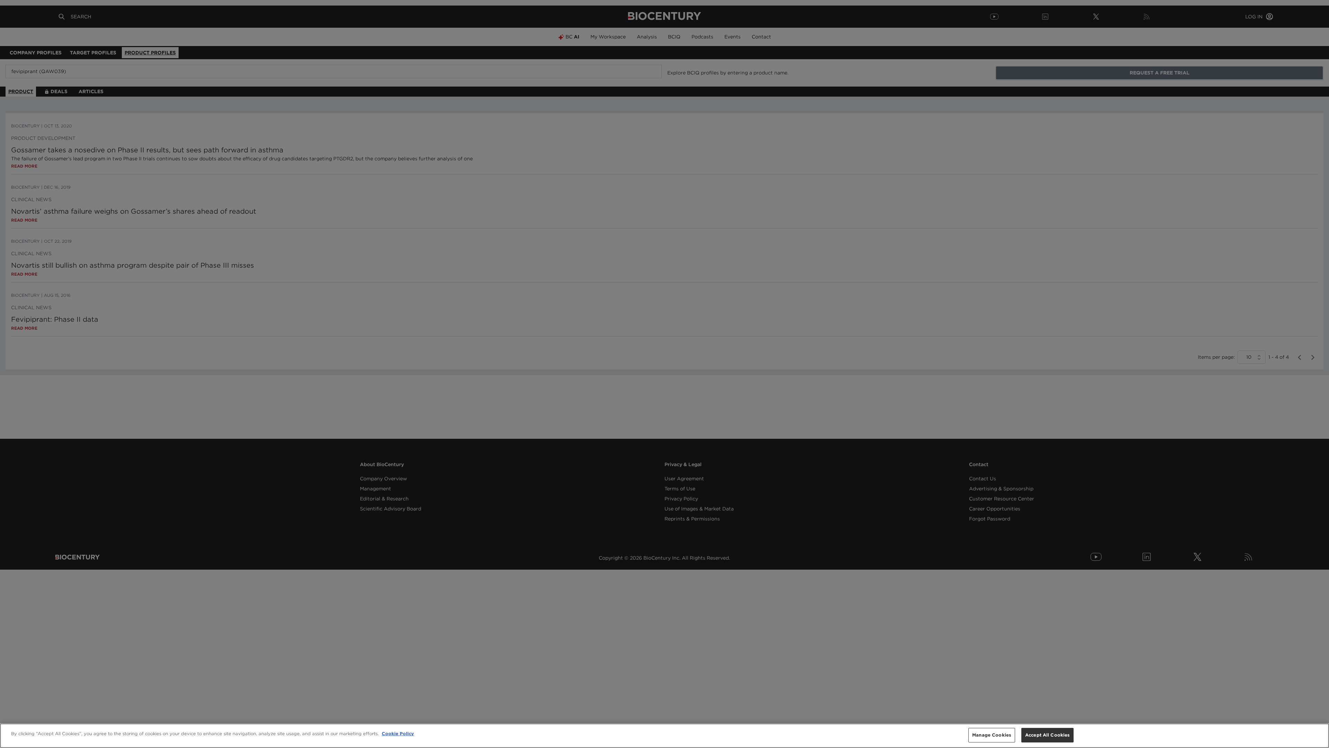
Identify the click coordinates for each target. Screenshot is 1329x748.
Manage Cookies (991, 735)
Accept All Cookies (1047, 735)
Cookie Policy (398, 733)
